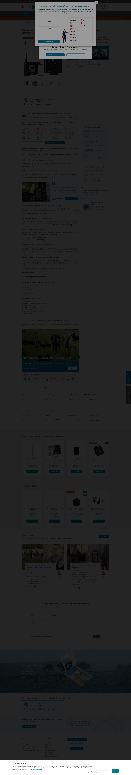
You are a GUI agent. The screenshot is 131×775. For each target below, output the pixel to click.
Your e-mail (48, 21)
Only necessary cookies (103, 770)
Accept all (115, 770)
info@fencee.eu (66, 11)
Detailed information (38, 769)
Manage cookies (89, 771)
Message (49, 28)
